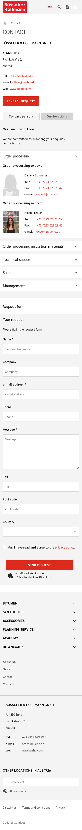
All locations (14, 791)
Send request (39, 565)
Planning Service (18, 629)
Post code (10, 499)
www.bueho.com (20, 89)
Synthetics (13, 612)
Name (7, 339)
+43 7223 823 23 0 (21, 76)
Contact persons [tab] (21, 116)
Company (9, 362)
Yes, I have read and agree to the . (41, 547)
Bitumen (10, 603)
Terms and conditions (36, 807)
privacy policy (64, 547)
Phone (7, 407)
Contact (9, 684)
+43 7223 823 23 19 (49, 182)
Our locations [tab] (57, 116)
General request (20, 101)
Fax (5, 477)
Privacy (60, 807)
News (6, 669)
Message (9, 429)
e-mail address (13, 384)
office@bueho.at (23, 82)
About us (9, 662)
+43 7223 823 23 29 (49, 219)
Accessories (14, 620)
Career (7, 677)
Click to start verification (33, 577)
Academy (10, 638)
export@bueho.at (48, 194)
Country (8, 522)
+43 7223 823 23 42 (49, 188)
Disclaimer (9, 807)
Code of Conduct (14, 822)
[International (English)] (51, 7)
